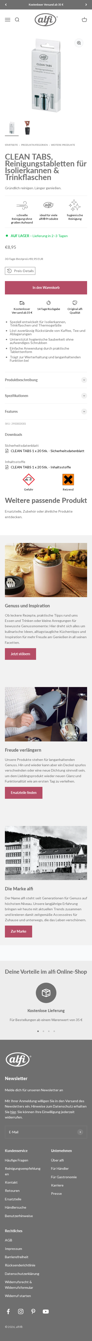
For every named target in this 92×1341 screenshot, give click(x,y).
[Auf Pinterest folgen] (33, 1311)
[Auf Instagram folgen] (20, 1311)
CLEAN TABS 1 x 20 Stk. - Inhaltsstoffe (41, 467)
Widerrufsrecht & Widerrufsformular (19, 1284)
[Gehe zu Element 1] (12, 128)
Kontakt (11, 1182)
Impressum (13, 1248)
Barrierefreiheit (16, 1257)
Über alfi (57, 1160)
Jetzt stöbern (20, 654)
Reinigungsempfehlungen (22, 1171)
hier (13, 1112)
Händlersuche (15, 1207)
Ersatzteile (13, 1199)
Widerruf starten (18, 1296)
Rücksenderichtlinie (20, 1265)
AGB (8, 1240)
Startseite (11, 144)
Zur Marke (18, 931)
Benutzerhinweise (19, 1216)
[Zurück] (6, 4)
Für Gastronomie (64, 1177)
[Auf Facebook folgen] (8, 1311)
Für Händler (60, 1168)
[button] (20, 271)
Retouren (12, 1190)
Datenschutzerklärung (22, 1274)
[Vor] (86, 4)
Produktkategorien (34, 144)
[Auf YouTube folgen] (45, 1311)
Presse (56, 1193)
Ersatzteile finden (24, 793)
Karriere (57, 1185)
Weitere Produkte (63, 144)
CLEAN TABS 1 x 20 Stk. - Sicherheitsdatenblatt (47, 451)
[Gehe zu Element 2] (27, 128)
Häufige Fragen (16, 1160)
